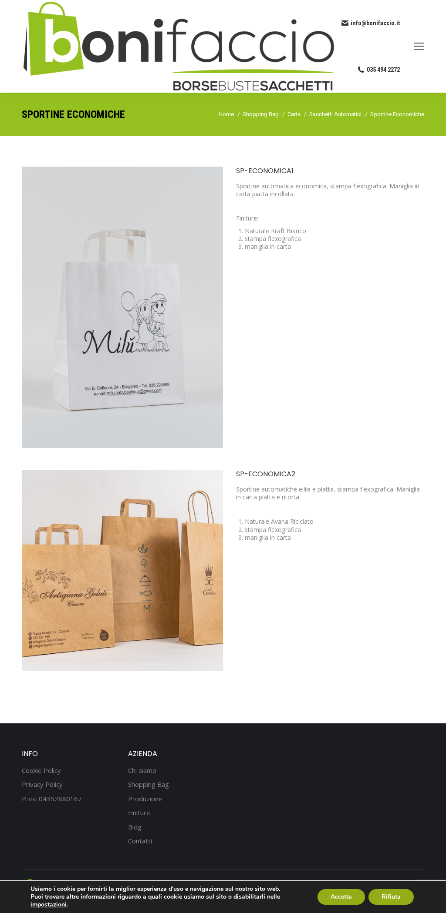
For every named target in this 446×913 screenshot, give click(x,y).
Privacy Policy (42, 784)
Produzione (145, 799)
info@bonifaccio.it (375, 23)
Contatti (140, 841)
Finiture (139, 813)
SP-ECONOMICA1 (265, 171)
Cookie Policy (41, 770)
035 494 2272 (383, 69)
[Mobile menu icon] (419, 46)
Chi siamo (142, 770)
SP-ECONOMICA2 (265, 474)
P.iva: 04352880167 (52, 799)
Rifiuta (391, 897)
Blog (135, 827)
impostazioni (48, 905)
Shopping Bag (148, 784)
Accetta (341, 897)
